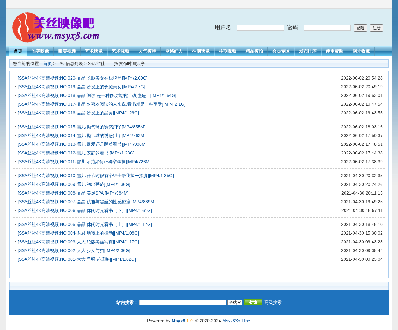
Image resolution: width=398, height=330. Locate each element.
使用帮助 (334, 50)
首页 (18, 50)
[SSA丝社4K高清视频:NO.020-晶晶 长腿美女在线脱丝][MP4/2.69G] (83, 78)
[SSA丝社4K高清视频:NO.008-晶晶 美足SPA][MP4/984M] (73, 192)
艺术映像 (94, 50)
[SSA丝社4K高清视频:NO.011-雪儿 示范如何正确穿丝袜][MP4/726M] (84, 161)
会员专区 (281, 50)
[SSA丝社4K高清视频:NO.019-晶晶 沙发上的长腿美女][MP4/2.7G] (81, 86)
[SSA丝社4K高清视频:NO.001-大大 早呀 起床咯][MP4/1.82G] (77, 259)
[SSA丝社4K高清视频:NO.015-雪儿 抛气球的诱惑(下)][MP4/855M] (82, 126)
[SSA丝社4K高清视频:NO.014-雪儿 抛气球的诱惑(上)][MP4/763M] (82, 135)
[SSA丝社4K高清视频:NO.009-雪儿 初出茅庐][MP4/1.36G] (74, 184)
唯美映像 (40, 50)
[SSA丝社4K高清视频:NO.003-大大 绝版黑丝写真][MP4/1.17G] (78, 241)
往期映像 (201, 50)
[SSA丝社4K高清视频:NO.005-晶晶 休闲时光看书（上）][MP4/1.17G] (85, 224)
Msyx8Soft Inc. (236, 320)
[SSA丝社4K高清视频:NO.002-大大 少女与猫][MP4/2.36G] (74, 250)
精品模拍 (254, 50)
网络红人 (174, 50)
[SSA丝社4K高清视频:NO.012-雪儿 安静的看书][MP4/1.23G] (76, 152)
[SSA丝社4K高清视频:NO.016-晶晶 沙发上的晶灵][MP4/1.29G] (78, 112)
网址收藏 (361, 50)
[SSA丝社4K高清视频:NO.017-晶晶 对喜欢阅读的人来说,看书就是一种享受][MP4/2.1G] (102, 104)
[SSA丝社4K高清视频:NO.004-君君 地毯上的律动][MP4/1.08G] (78, 233)
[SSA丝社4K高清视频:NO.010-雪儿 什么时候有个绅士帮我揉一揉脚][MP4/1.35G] (96, 175)
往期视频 (227, 50)
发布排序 (308, 50)
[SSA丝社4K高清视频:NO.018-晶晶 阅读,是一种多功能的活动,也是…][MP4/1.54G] (97, 95)
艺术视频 (120, 50)
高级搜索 (273, 302)
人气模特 (147, 50)
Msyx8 (178, 320)
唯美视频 (67, 50)
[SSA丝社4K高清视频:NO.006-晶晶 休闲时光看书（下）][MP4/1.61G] (85, 210)
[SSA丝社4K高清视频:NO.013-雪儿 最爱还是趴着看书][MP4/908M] (82, 144)
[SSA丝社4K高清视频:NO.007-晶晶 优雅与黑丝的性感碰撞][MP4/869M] (86, 201)
